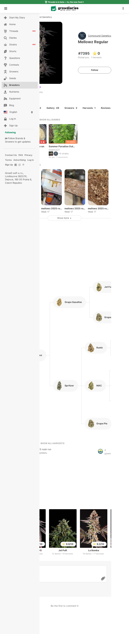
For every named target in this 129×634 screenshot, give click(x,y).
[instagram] (19, 166)
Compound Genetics (99, 35)
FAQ (20, 155)
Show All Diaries (49, 119)
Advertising (19, 160)
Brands (19, 138)
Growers (9, 141)
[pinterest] (23, 166)
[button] (124, 8)
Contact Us (11, 155)
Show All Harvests (52, 443)
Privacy (28, 155)
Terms (8, 160)
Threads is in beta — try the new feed (65, 2)
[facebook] (16, 166)
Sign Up (9, 164)
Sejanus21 (54, 149)
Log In (30, 160)
